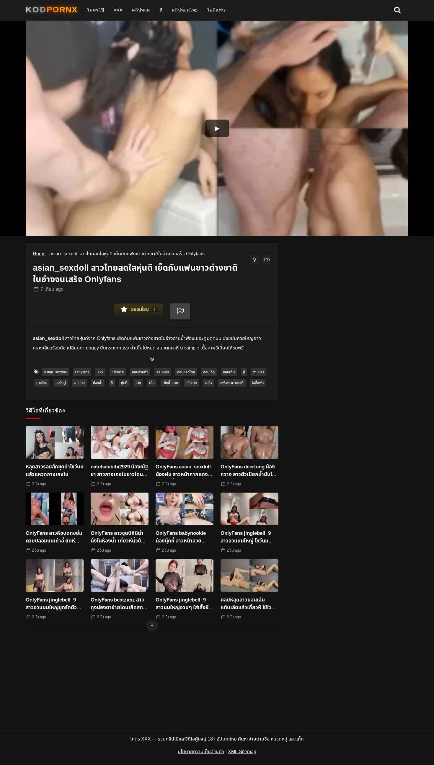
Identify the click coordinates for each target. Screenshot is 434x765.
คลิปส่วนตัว (140, 372)
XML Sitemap (242, 751)
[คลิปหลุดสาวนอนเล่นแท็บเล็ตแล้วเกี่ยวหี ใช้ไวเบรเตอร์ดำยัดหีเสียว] (249, 575)
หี (160, 10)
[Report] (180, 311)
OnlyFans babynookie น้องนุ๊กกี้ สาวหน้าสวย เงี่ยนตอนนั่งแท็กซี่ (181, 537)
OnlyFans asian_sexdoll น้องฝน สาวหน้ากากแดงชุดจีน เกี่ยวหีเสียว (183, 471)
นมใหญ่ (61, 382)
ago (51, 289)
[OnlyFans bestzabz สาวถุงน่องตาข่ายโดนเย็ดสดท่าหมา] (120, 575)
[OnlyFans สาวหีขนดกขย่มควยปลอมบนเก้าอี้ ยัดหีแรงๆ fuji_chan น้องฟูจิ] (55, 509)
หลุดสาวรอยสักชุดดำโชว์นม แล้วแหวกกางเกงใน (55, 470)
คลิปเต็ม (229, 372)
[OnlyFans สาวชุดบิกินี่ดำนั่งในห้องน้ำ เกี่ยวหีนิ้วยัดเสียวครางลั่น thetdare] (120, 509)
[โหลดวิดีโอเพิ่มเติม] (152, 626)
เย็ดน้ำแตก (170, 382)
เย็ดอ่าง (191, 382)
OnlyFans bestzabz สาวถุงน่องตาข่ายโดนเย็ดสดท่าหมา (120, 604)
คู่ (244, 372)
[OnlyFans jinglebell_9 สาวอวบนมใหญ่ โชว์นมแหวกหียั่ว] (249, 509)
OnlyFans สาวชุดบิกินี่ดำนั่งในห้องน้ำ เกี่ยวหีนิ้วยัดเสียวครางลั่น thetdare (117, 537)
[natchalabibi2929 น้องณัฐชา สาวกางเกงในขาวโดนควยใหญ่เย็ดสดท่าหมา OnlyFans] (120, 442)
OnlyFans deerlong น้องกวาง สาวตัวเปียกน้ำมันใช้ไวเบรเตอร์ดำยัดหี (248, 471)
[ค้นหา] (397, 10)
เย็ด (151, 382)
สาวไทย (79, 382)
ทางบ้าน (41, 382)
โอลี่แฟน (216, 10)
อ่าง (138, 382)
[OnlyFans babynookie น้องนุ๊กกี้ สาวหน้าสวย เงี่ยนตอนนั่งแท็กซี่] (184, 509)
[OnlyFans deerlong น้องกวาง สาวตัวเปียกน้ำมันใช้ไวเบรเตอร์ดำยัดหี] (249, 442)
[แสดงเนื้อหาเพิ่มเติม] (152, 360)
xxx (118, 10)
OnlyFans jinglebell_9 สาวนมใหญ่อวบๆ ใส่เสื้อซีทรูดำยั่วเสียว (182, 604)
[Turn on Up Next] (266, 260)
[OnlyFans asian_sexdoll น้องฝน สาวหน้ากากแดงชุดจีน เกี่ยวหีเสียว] (184, 442)
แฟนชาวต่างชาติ (232, 382)
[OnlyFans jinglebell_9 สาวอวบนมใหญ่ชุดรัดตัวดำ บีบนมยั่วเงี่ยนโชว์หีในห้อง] (55, 575)
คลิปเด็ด (209, 372)
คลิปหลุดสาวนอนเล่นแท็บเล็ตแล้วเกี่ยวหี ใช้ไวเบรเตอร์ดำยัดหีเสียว (246, 604)
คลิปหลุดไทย (185, 10)
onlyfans (82, 372)
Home (39, 253)
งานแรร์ (258, 372)
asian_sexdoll (55, 372)
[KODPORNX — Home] (52, 10)
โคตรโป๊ (95, 10)
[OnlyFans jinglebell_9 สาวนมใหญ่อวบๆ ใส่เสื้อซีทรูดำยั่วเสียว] (184, 575)
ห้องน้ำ (97, 382)
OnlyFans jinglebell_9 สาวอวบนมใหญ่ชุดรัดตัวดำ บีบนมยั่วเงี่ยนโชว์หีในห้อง (54, 604)
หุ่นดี (124, 382)
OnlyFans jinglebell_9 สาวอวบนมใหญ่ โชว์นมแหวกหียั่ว (246, 537)
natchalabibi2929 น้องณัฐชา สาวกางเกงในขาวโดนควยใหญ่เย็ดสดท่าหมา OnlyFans (119, 471)
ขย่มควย (118, 372)
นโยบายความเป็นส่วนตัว (201, 751)
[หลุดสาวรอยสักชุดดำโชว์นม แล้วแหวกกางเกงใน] (55, 442)
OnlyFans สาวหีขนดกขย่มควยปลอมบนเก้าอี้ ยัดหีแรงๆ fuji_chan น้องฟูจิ (54, 537)
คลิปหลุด (141, 10)
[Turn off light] (254, 260)
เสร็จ (208, 382)
